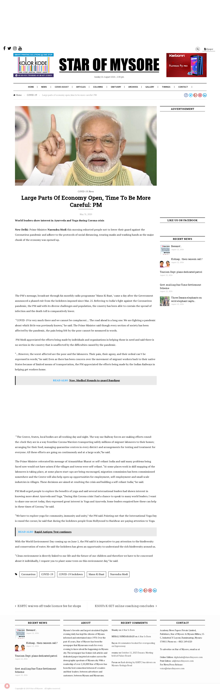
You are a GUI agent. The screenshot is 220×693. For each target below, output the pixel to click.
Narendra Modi (119, 574)
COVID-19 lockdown (71, 574)
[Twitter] (9, 49)
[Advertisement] (96, 22)
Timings (166, 86)
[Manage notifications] (7, 685)
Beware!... (176, 246)
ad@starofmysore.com (183, 660)
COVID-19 (32, 95)
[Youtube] (20, 49)
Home (31, 86)
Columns (98, 86)
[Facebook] (4, 49)
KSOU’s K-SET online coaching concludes (124, 606)
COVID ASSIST (62, 86)
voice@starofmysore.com (172, 668)
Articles (81, 86)
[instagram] (15, 49)
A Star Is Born (128, 630)
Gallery (149, 86)
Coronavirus (28, 574)
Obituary (116, 86)
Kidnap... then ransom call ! (186, 259)
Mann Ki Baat (96, 574)
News (44, 86)
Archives (133, 86)
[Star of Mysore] (102, 69)
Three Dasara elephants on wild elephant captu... (186, 299)
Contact (183, 86)
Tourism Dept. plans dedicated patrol (181, 271)
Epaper (209, 49)
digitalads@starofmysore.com (188, 657)
